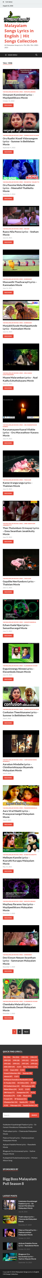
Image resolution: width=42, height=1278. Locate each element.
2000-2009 (9, 1067)
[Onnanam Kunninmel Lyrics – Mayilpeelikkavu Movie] (21, 79)
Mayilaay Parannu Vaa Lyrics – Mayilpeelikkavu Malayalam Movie (19, 907)
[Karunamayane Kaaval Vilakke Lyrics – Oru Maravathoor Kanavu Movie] (21, 408)
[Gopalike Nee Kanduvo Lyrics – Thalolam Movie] (21, 562)
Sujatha (24, 1102)
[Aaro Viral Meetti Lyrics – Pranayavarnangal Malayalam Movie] (21, 795)
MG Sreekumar (28, 1086)
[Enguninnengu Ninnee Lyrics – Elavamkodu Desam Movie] (21, 653)
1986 (33, 1057)
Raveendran (9, 1096)
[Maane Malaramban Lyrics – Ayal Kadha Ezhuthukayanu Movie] (21, 357)
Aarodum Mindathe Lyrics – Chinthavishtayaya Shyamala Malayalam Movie (18, 767)
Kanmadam (28, 279)
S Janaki (8, 1099)
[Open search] (36, 55)
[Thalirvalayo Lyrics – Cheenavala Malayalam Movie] (10, 1217)
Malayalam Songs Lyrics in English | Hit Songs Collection (20, 33)
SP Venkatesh (21, 1099)
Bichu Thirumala (30, 1067)
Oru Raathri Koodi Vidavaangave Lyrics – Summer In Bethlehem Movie (20, 141)
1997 (25, 1063)
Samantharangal (30, 622)
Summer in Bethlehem (31, 135)
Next (26, 1032)
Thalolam (27, 480)
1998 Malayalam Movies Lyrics (13, 92)
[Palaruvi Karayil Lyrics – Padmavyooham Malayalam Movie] (10, 1230)
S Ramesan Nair (10, 1102)
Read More (7, 104)
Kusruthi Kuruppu (30, 854)
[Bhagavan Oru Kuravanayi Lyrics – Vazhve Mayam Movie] (10, 1254)
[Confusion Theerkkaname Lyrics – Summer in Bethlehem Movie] (21, 697)
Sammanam (28, 955)
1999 (34, 1063)
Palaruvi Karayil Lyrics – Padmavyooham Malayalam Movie (28, 1232)
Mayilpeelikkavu (30, 92)
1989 (7, 1060)
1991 (25, 1060)
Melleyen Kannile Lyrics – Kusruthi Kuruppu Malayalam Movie (18, 860)
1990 (16, 1060)
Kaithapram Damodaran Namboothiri (18, 1080)
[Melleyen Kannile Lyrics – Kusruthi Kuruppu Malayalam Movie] (21, 842)
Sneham (26, 229)
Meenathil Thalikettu (31, 182)
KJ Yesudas (9, 1083)
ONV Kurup (9, 1092)
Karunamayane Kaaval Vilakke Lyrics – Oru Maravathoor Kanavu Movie (21, 432)
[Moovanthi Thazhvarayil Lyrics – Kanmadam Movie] (21, 263)
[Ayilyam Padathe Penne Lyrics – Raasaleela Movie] (10, 1243)
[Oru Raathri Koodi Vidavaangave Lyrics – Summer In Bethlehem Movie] (21, 123)
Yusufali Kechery (30, 1105)
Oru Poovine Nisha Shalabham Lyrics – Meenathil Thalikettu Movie (19, 188)
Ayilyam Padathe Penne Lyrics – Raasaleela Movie (28, 1244)
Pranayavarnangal (30, 808)
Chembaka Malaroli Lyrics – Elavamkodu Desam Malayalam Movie (19, 1007)
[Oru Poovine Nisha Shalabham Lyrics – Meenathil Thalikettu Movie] (21, 169)
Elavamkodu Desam (30, 666)
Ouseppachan (23, 1092)
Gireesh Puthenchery (12, 1073)
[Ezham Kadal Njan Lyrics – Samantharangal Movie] (21, 609)
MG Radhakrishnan (11, 1086)
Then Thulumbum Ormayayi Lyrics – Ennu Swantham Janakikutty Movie (21, 531)
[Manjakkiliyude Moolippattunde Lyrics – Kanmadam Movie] (21, 310)
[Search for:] (21, 1115)
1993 (7, 1063)
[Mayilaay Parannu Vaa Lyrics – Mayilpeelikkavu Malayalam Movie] (21, 889)
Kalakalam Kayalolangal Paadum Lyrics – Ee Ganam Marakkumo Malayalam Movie (27, 1204)
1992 (34, 1060)
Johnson (8, 1076)
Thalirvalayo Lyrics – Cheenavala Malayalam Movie (27, 1219)
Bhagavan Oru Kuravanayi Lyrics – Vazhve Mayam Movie (27, 1256)
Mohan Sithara (10, 1089)
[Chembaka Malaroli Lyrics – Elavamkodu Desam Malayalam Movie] (21, 989)
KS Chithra (23, 1083)
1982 (24, 1057)
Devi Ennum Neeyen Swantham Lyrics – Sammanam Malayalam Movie (19, 960)
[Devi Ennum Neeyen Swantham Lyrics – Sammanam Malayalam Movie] (21, 938)
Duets (14, 1070)
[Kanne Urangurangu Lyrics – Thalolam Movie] (21, 463)
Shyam (27, 1096)
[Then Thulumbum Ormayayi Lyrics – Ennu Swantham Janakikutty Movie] (21, 511)
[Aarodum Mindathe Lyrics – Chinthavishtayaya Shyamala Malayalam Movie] (21, 743)
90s (16, 1057)
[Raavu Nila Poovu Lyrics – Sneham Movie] (21, 216)
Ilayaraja (27, 1073)
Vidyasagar (15, 1105)
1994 (16, 1063)
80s (7, 1057)
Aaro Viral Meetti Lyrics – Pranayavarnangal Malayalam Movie (18, 813)
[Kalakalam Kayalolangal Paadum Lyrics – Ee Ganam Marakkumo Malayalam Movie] (10, 1201)
